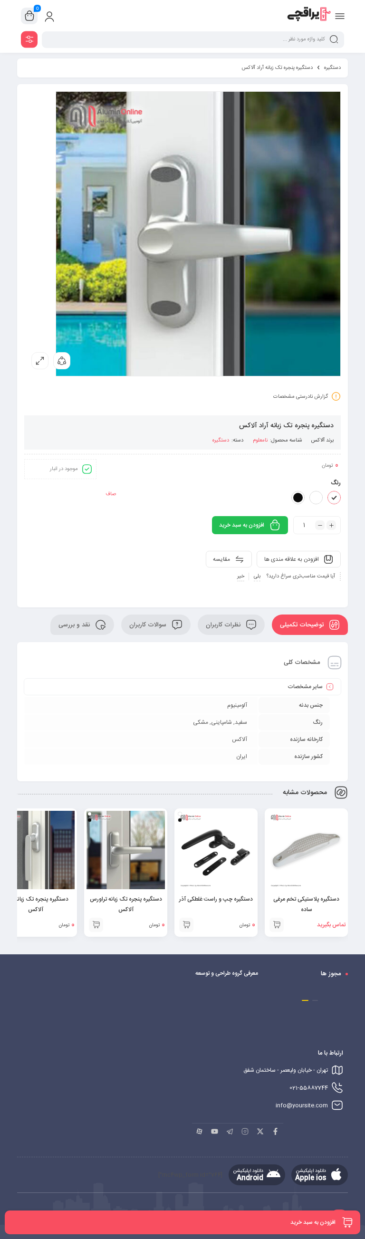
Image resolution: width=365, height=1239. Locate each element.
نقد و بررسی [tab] (75, 625)
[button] (314, 1000)
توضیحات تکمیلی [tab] (303, 625)
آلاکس (318, 440)
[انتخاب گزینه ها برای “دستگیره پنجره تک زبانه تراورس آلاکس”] (96, 925)
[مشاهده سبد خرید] (29, 16)
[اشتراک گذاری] (61, 360)
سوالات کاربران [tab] (148, 625)
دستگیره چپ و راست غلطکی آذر (216, 899)
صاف (111, 494)
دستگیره (332, 68)
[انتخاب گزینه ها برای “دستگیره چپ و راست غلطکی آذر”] (186, 925)
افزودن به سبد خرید (241, 525)
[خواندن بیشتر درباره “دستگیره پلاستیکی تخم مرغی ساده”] (276, 925)
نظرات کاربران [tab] (224, 625)
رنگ (336, 483)
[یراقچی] (308, 16)
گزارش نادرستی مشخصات (300, 397)
